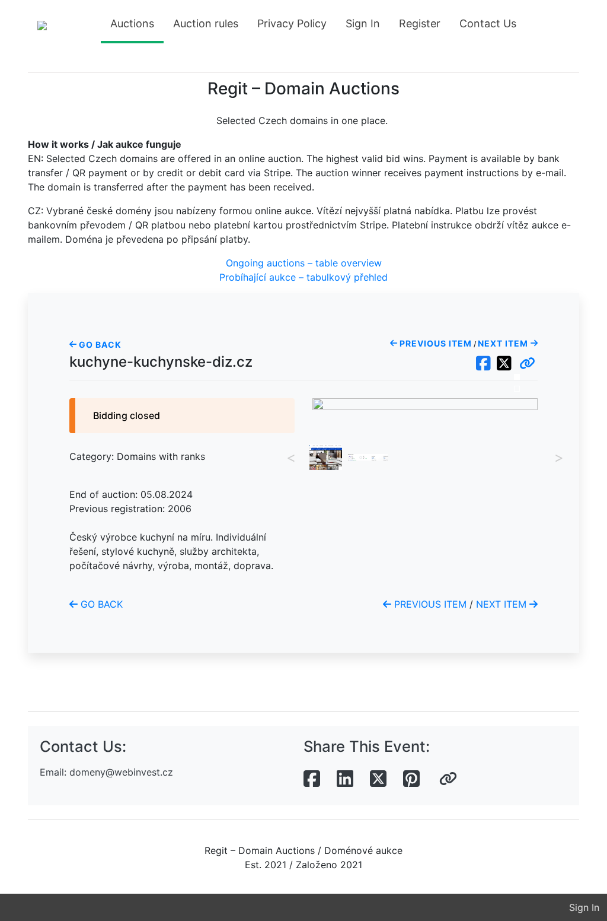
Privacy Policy (292, 23)
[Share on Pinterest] (411, 779)
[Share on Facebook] (312, 779)
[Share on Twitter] (378, 779)
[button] (527, 364)
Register (419, 23)
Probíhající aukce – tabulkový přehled (303, 277)
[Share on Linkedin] (345, 779)
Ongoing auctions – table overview (304, 263)
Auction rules (205, 23)
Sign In (363, 23)
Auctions (132, 23)
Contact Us (487, 23)
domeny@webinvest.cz (121, 772)
